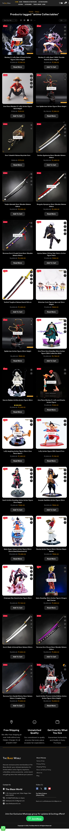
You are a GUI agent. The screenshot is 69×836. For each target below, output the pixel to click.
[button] (35, 818)
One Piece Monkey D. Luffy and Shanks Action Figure (51, 401)
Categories (28, 4)
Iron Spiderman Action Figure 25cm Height (51, 106)
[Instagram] (45, 788)
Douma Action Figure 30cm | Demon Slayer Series (51, 550)
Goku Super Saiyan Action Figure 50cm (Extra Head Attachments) (17, 550)
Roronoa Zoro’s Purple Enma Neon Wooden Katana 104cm (18, 254)
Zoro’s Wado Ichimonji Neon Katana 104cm (17, 647)
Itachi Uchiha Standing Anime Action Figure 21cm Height (17, 501)
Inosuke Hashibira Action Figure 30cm (51, 500)
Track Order (37, 4)
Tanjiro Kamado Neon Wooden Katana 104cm (18, 205)
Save (6, 26)
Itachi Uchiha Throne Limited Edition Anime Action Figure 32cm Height (51, 697)
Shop (20, 2)
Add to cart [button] (65, 30)
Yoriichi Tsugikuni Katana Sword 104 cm (17, 302)
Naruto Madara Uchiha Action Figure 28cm (18, 400)
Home (16, 2)
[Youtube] (49, 788)
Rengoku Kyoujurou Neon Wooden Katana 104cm (51, 205)
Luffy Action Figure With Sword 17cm (51, 451)
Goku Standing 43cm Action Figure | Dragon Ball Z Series (51, 599)
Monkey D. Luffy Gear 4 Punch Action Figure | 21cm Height (18, 58)
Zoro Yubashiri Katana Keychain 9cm (17, 155)
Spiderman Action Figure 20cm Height (17, 351)
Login (43, 4)
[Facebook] (37, 788)
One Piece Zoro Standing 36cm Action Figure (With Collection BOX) (51, 352)
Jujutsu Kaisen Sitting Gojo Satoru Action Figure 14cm (51, 254)
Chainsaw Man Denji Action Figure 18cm (18, 598)
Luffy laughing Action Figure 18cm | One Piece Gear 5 (18, 452)
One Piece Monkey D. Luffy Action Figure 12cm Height (17, 107)
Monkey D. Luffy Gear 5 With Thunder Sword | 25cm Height (51, 58)
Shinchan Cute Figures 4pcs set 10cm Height (51, 303)
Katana (20, 4)
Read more (17, 67)
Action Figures (42, 2)
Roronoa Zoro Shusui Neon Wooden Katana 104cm (51, 648)
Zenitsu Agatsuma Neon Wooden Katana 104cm (51, 156)
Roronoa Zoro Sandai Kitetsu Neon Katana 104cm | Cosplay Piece (17, 697)
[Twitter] (41, 788)
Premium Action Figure (30, 2)
